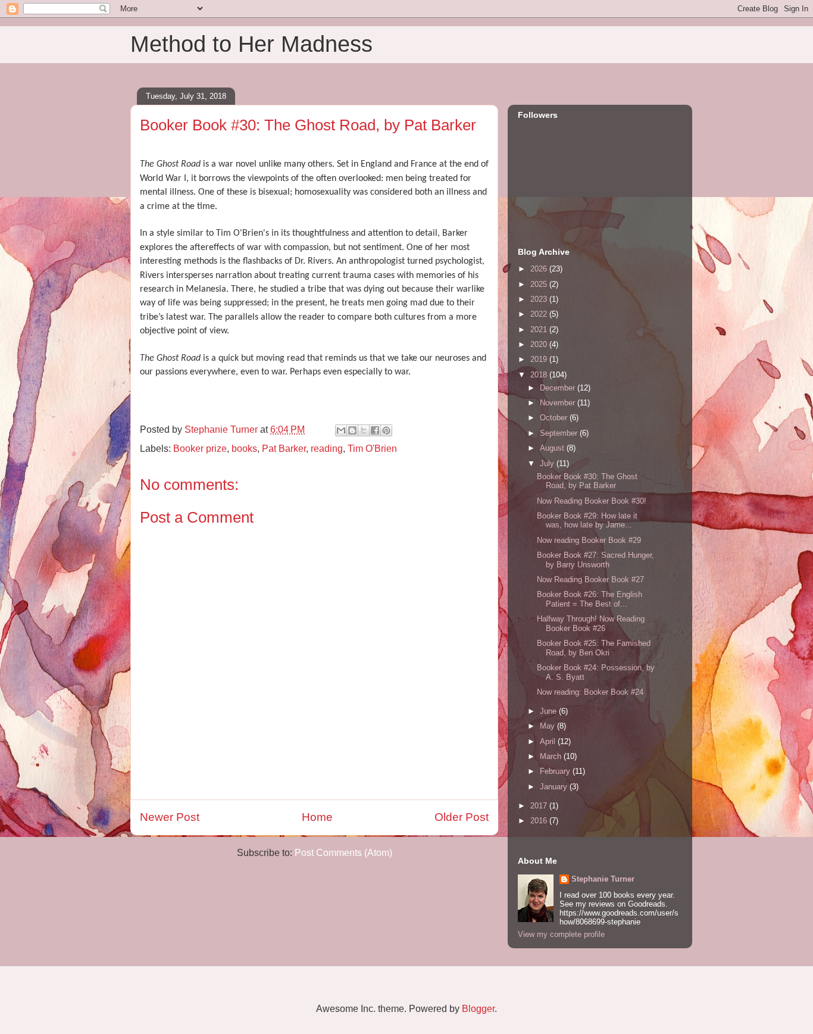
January (555, 786)
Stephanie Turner (602, 878)
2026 (539, 268)
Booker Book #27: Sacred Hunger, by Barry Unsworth (595, 560)
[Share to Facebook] (375, 430)
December (558, 387)
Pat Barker (284, 448)
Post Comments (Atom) (343, 853)
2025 (539, 284)
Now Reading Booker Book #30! (591, 500)
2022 (539, 314)
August (553, 447)
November (558, 402)
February (556, 771)
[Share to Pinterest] (386, 430)
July (548, 463)
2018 (539, 374)
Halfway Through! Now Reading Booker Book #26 (591, 623)
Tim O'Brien (372, 448)
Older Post (461, 817)
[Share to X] (364, 430)
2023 (539, 299)
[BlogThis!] (352, 430)
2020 (539, 344)
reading (327, 448)
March (552, 756)
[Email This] (341, 430)
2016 (539, 820)
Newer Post (169, 817)
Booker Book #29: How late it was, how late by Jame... (587, 520)
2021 (539, 329)
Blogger (478, 1009)
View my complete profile (561, 934)
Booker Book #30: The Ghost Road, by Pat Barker (587, 481)
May (548, 725)
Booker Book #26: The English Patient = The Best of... (589, 599)
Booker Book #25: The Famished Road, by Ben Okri (594, 648)
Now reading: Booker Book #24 (590, 692)
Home (317, 817)
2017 (539, 805)
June (549, 711)
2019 (539, 359)
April (549, 741)
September (560, 433)
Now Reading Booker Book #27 (590, 579)
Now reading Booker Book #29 (589, 540)
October (555, 417)
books (244, 448)
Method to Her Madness (251, 44)
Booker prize (200, 448)
